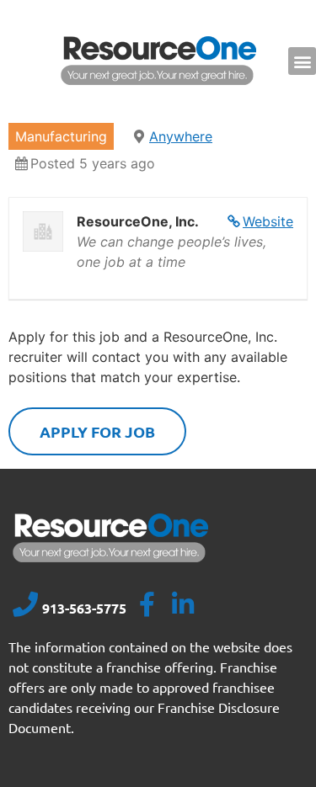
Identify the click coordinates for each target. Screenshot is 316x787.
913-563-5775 (84, 608)
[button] (302, 61)
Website (268, 221)
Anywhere (180, 136)
